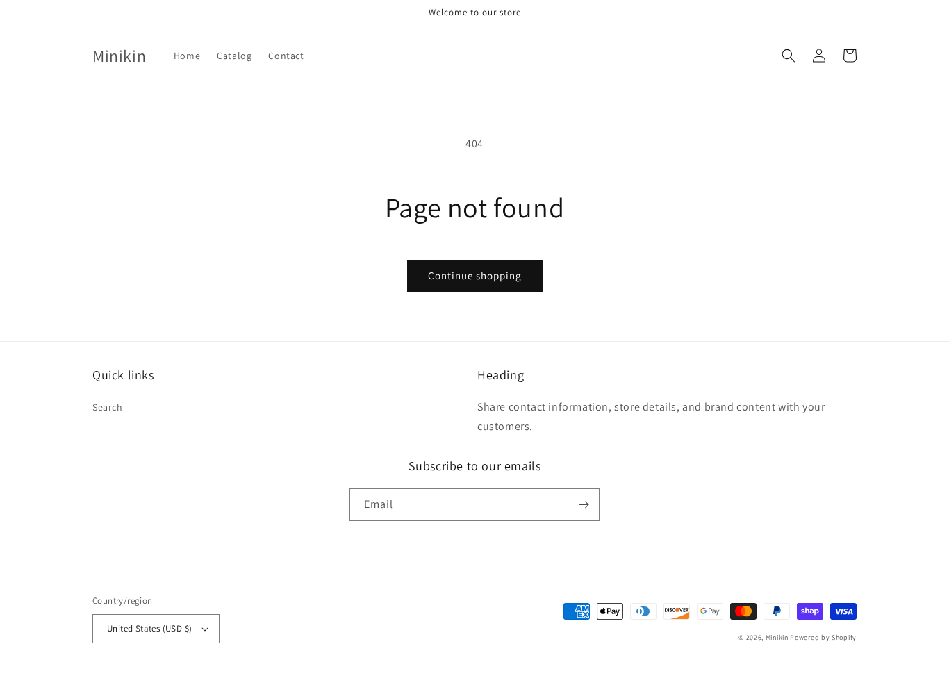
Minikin (777, 637)
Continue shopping (475, 275)
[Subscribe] (583, 504)
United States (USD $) (149, 628)
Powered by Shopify (823, 637)
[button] (788, 55)
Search (107, 407)
